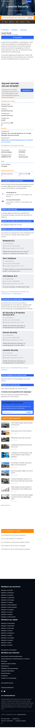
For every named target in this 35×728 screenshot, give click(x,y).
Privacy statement (7, 721)
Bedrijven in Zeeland (7, 614)
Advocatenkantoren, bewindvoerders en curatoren (15, 659)
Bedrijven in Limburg (7, 602)
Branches (22, 22)
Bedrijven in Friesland (7, 595)
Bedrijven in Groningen (7, 600)
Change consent (20, 721)
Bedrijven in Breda (6, 642)
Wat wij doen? (5, 718)
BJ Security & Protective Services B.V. (14, 314)
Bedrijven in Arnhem (7, 645)
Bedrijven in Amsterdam (8, 623)
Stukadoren (4, 675)
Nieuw (6, 22)
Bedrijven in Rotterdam (7, 626)
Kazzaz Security (10, 332)
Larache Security (10, 350)
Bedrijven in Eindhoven (7, 633)
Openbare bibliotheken (7, 671)
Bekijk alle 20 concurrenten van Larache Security (14, 368)
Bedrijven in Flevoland (7, 592)
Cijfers (17, 22)
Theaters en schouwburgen (8, 678)
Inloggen (28, 1)
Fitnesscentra (5, 666)
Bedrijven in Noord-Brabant (9, 605)
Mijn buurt (11, 22)
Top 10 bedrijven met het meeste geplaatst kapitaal (15, 542)
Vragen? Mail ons (21, 714)
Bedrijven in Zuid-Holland (8, 617)
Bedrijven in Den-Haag (7, 628)
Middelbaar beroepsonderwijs (9, 668)
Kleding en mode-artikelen (8, 663)
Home (10, 10)
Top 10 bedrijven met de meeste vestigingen (13, 545)
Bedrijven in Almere (6, 635)
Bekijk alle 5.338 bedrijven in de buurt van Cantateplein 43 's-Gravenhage (15, 292)
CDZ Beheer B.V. (10, 276)
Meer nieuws (5, 505)
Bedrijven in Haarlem (7, 640)
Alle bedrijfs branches (7, 683)
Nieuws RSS (15, 718)
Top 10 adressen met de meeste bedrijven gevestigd (15, 549)
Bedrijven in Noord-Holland (9, 607)
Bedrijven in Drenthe (7, 590)
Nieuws (28, 22)
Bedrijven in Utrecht (6, 612)
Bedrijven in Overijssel (7, 609)
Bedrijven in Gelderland (7, 597)
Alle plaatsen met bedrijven (9, 650)
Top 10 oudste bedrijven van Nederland (12, 538)
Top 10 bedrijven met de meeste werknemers (13, 535)
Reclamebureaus (5, 673)
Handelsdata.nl (10, 97)
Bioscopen (4, 661)
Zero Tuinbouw (9, 258)
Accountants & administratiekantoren (11, 656)
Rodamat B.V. (9, 241)
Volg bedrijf (18, 37)
